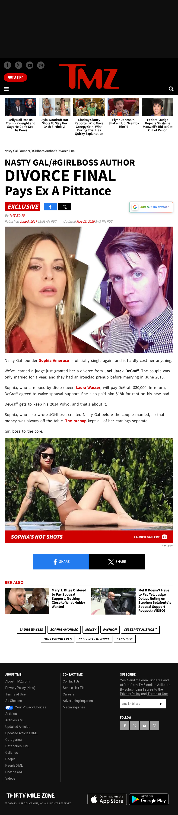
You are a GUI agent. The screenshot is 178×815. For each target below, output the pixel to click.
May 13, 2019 (85, 221)
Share (64, 561)
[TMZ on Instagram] (40, 65)
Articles (11, 714)
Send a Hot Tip (74, 688)
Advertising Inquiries (78, 701)
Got (15, 77)
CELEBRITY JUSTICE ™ (140, 629)
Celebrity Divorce (93, 639)
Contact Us (71, 681)
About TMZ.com (17, 681)
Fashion (110, 629)
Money (90, 629)
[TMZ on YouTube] (144, 725)
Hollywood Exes (57, 639)
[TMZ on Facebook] (7, 65)
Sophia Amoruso (64, 629)
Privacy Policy (130, 694)
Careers (69, 694)
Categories (13, 739)
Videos (10, 778)
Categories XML (17, 746)
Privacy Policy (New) (20, 688)
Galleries (11, 752)
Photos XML (14, 772)
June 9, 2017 (28, 221)
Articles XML (14, 720)
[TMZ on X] (18, 65)
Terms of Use (15, 694)
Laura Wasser (31, 629)
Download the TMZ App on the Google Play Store (148, 799)
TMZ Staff (17, 215)
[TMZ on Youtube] (29, 65)
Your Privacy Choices (30, 707)
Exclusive (124, 639)
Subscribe (161, 703)
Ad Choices (13, 701)
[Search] (171, 88)
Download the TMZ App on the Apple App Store (107, 799)
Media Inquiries (74, 707)
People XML (14, 765)
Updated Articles (17, 727)
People (10, 759)
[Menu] (6, 88)
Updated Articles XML (21, 733)
